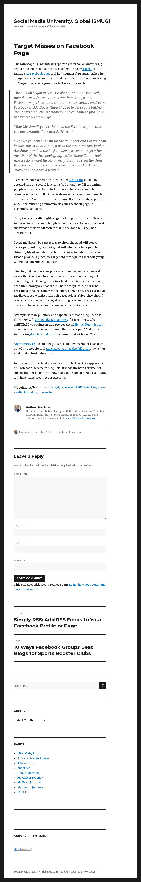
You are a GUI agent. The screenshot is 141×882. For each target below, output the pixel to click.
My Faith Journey (29, 782)
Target (87, 68)
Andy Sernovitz (25, 344)
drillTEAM (82, 387)
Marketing (75, 431)
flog (94, 387)
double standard (41, 334)
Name (19, 526)
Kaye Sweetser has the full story (68, 348)
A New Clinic (26, 763)
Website (19, 559)
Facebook (67, 387)
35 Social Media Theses (33, 758)
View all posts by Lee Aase (81, 418)
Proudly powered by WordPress (79, 871)
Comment (20, 474)
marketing (46, 392)
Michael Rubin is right (88, 324)
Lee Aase (24, 431)
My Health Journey (30, 787)
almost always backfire (51, 319)
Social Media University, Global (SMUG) (62, 21)
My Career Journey (30, 777)
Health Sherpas (28, 772)
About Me (23, 768)
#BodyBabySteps (28, 753)
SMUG (21, 792)
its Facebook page (38, 73)
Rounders (30, 392)
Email (19, 542)
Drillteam (76, 179)
